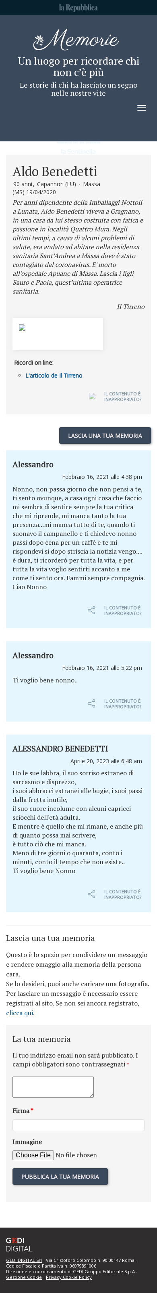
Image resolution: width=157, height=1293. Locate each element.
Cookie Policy (77, 1277)
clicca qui (19, 1012)
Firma (22, 1110)
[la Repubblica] (78, 9)
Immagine (27, 1141)
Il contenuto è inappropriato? (122, 396)
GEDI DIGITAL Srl (24, 1260)
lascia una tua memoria (105, 435)
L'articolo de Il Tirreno (54, 375)
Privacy (54, 1277)
